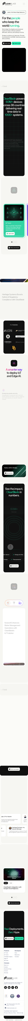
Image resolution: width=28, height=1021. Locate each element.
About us (6, 965)
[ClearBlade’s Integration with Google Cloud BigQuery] (14, 874)
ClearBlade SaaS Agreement (11, 1011)
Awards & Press (7, 969)
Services (6, 960)
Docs (16, 952)
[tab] (12, 242)
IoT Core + (6, 954)
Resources (17, 954)
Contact (6, 970)
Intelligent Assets (8, 956)
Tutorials (17, 956)
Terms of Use (20, 1012)
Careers (6, 967)
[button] (8, 603)
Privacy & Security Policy (10, 1012)
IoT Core (6, 952)
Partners (6, 972)
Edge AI (6, 958)
